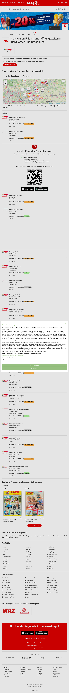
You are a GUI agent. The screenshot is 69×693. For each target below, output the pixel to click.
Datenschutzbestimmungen (59, 323)
